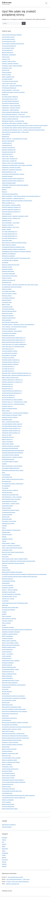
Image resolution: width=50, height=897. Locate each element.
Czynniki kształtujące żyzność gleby (11, 594)
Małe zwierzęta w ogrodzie (9, 618)
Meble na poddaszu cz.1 (8, 202)
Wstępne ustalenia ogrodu (9, 647)
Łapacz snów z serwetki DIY (9, 160)
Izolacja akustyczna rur (8, 671)
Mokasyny (4, 191)
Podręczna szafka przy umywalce (10, 446)
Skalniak (4, 536)
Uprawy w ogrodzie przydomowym (11, 545)
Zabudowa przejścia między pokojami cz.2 (13, 178)
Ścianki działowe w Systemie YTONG (11, 415)
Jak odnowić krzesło (7, 306)
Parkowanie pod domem (8, 335)
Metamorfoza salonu (7, 313)
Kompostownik (6, 583)
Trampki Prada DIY (7, 143)
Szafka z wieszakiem (7, 441)
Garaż (3, 472)
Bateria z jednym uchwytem (9, 749)
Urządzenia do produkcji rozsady (10, 510)
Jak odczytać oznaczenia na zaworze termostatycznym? (16, 727)
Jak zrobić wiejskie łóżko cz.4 (9, 231)
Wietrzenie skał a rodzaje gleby (10, 607)
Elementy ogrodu (6, 786)
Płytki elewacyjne (6, 481)
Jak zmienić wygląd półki (8, 273)
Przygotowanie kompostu (8, 512)
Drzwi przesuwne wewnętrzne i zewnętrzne (13, 696)
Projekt (4, 855)
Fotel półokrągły (6, 474)
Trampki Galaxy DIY (7, 145)
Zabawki (4, 866)
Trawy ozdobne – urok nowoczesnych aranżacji (14, 326)
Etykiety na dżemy (7, 278)
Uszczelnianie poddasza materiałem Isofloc (13, 247)
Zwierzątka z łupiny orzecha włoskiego (12, 65)
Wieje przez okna (6, 755)
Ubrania (4, 862)
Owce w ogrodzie (6, 616)
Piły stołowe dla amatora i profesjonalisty (12, 483)
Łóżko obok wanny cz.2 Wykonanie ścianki (13, 346)
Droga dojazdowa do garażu (9, 501)
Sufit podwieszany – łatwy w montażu (12, 497)
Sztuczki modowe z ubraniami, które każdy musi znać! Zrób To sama (20, 284)
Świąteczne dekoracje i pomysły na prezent (13, 92)
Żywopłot (4, 525)
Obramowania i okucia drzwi (9, 718)
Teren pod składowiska (8, 806)
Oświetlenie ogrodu (7, 419)
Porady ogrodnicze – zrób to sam (10, 90)
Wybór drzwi (5, 715)
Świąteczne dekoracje (7, 315)
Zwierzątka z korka (7, 68)
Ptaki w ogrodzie (6, 623)
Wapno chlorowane (7, 676)
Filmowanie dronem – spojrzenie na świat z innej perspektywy (18, 324)
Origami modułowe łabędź (9, 183)
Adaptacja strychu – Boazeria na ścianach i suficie (15, 216)
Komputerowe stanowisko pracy (10, 494)
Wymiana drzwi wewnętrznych (10, 713)
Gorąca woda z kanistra (8, 777)
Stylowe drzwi (5, 693)
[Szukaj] (24, 23)
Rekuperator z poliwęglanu (9, 54)
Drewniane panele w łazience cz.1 (11, 362)
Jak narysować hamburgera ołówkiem (12, 34)
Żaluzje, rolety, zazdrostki (8, 775)
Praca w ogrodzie (6, 656)
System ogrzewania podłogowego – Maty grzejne (15, 112)
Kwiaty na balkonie (7, 764)
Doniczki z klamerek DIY (8, 141)
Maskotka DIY (5, 136)
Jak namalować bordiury (8, 773)
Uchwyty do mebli (6, 435)
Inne (3, 842)
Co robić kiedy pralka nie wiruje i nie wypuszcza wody (16, 258)
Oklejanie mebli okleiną (8, 271)
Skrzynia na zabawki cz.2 (8, 395)
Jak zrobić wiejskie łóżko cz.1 (9, 238)
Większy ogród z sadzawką (9, 640)
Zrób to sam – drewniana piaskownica (12, 85)
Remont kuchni (6, 702)
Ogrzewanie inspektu (7, 505)
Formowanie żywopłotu (8, 627)
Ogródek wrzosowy (7, 534)
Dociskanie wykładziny (8, 662)
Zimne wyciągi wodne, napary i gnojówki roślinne (15, 558)
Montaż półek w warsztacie (9, 355)
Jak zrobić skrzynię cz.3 (8, 366)
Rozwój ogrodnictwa (7, 649)
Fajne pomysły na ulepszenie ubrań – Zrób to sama (15, 132)
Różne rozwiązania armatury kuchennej (12, 744)
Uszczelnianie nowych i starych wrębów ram (13, 797)
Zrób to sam (6, 3)
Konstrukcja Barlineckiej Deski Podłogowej (13, 450)
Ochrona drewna (6, 687)
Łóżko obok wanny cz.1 (8, 348)
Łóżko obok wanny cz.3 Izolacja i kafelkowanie (14, 344)
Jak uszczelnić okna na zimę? (9, 99)
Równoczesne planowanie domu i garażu (12, 470)
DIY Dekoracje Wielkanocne (9, 88)
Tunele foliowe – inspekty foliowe (10, 503)
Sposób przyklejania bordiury (9, 408)
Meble (3, 846)
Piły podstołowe (6, 486)
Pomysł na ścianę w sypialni (9, 293)
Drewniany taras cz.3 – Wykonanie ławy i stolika (14, 401)
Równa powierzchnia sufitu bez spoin (11, 740)
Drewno (4, 839)
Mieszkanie (5, 848)
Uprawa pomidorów (7, 514)
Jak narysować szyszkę (8, 37)
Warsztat (4, 864)
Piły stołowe (5, 488)
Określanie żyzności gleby (8, 592)
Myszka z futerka (6, 74)
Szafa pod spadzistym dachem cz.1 (11, 211)
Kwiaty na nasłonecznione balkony (11, 762)
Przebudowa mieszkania (8, 788)
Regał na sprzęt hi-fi (7, 439)
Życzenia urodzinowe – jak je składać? (12, 331)
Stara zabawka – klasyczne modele (11, 205)
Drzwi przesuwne (6, 720)
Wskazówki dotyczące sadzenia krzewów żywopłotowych (17, 629)
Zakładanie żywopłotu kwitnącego (11, 631)
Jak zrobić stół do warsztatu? (9, 353)
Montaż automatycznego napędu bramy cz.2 (13, 340)
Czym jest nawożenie (7, 585)
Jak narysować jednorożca (9, 45)
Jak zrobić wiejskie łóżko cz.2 (9, 236)
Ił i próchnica (5, 600)
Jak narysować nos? (7, 50)
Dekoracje (4, 837)
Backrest (4, 189)
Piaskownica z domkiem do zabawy (11, 167)
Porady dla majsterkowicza (9, 329)
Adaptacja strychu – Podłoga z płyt (11, 218)
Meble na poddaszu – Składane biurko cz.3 (13, 198)
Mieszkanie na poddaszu (8, 256)
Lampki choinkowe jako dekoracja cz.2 (12, 390)
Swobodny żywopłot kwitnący (10, 634)
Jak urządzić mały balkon (8, 291)
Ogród (3, 851)
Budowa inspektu (6, 508)
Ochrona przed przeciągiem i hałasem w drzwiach (15, 722)
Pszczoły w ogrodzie (7, 620)
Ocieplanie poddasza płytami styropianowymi (14, 249)
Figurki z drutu (5, 57)
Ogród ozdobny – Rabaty (8, 543)
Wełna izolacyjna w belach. (9, 244)
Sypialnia (4, 463)
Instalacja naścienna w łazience (10, 364)
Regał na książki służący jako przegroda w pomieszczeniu (17, 200)
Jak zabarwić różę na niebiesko (10, 260)
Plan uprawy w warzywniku (9, 521)
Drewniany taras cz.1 (7, 406)
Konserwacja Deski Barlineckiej (10, 448)
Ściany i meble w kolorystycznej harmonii (12, 479)
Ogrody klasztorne (7, 651)
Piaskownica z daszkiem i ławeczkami (12, 169)
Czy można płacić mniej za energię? (11, 757)
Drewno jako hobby (7, 240)
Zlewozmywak (5, 746)
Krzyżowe (4, 565)
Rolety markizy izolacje (8, 731)
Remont (4, 857)
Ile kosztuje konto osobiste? (9, 333)
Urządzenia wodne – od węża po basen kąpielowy (15, 413)
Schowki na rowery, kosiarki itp (10, 490)
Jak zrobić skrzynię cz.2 (8, 368)
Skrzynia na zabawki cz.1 (8, 397)
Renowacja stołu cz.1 (7, 388)
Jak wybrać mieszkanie (8, 309)
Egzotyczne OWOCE (7, 771)
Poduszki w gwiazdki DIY (8, 147)
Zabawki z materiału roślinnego (10, 63)
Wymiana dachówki (7, 665)
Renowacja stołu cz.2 (7, 386)
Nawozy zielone (6, 570)
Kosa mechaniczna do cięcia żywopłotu (12, 399)
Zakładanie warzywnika (8, 523)
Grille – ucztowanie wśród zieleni (10, 421)
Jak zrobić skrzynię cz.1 (8, 371)
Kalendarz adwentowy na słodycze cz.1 (12, 382)
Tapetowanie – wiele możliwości (10, 110)
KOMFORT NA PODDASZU (9, 253)
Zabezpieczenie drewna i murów (10, 680)
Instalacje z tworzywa (7, 225)
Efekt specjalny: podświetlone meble (11, 707)
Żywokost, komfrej (7, 554)
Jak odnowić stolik (7, 302)
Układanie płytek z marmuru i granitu (11, 729)
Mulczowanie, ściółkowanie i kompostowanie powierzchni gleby (18, 561)
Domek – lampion (6, 229)
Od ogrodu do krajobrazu (8, 609)
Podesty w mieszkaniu (8, 799)
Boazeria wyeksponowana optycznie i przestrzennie (15, 738)
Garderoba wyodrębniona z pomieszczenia (13, 733)
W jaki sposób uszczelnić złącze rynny (12, 791)
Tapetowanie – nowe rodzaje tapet (11, 105)
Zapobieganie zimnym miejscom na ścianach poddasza (16, 251)
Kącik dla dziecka (6, 300)
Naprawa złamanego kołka (9, 667)
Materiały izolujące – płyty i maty (10, 227)
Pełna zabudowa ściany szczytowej (11, 499)
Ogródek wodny (6, 532)
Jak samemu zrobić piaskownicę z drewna (13, 174)
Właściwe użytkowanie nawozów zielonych (13, 563)
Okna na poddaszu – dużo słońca (10, 222)
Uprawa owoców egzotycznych (10, 769)
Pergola (4, 625)
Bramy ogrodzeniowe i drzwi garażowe (12, 466)
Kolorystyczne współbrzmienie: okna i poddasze (14, 711)
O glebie (4, 612)
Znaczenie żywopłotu (7, 638)
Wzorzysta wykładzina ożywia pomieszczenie (14, 709)
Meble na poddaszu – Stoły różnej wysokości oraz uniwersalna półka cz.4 (21, 196)
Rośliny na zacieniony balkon (9, 760)
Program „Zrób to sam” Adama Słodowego (13, 163)
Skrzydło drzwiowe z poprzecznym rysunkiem (14, 698)
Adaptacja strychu (6, 220)
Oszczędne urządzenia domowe (10, 103)
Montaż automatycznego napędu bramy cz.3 (13, 337)
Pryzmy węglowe (6, 802)
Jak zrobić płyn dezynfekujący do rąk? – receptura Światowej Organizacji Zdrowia (23, 130)
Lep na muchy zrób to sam (9, 83)
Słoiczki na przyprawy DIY (8, 280)
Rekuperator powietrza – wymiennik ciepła (13, 121)
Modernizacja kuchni (7, 704)
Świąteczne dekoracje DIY (9, 317)
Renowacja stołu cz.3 (7, 384)
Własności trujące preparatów (9, 682)
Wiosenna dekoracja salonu (9, 311)
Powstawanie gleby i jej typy (9, 596)
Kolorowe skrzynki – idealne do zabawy (12, 457)
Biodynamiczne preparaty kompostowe (12, 572)
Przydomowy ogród (7, 550)
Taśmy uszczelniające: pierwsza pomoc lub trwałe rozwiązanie (18, 795)
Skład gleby (5, 605)
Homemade (5, 262)
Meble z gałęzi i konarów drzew (10, 377)
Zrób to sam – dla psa (7, 156)
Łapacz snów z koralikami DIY (9, 158)
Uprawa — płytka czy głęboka (10, 589)
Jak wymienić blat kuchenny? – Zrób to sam (13, 114)
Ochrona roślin (6, 516)
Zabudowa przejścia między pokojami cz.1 (13, 180)
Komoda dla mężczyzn (8, 437)
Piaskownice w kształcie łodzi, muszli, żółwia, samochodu (17, 165)
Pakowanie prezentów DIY (9, 152)
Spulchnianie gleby (7, 519)
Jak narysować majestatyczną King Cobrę (13, 43)
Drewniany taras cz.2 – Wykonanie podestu (13, 404)
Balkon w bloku (6, 304)
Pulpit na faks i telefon (8, 444)
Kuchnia (4, 844)
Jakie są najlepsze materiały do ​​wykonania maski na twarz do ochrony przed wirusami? (25, 125)
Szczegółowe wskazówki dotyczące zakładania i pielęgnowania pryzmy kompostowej (24, 574)
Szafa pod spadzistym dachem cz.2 (11, 209)
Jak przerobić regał (7, 477)
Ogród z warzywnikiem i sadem (10, 643)
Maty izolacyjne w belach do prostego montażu (14, 242)
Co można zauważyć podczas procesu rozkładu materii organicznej (19, 576)
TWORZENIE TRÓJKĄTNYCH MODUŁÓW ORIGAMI (15, 185)
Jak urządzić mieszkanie (8, 298)
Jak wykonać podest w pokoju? (10, 461)
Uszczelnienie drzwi (7, 793)
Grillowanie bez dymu (7, 784)
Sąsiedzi (4, 614)
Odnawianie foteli (6, 282)
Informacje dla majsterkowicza (10, 194)
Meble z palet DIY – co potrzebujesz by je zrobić (14, 138)
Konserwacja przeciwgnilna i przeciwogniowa (13, 685)
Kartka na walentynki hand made (10, 264)
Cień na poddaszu (6, 214)
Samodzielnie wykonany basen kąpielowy (13, 780)
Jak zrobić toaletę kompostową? (10, 101)
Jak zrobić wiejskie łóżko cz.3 (9, 233)
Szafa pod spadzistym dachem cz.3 (11, 207)
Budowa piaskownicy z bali (9, 172)
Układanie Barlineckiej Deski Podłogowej (12, 452)
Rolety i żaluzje (6, 410)
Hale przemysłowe (7, 827)
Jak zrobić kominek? (7, 79)
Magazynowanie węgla (8, 804)
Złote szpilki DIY (6, 134)
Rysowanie (5, 859)
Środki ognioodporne (7, 678)
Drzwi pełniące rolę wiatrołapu (10, 724)
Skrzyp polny (5, 556)
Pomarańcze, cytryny (7, 766)
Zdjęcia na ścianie (6, 289)
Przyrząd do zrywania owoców (10, 81)
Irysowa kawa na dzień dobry (9, 275)
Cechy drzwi (5, 689)
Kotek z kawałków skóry (8, 76)
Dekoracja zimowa (7, 295)
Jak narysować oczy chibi (8, 41)
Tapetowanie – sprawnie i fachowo (11, 107)
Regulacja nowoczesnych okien (10, 753)
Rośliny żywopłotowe (7, 636)
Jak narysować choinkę (8, 48)
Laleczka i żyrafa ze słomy (9, 61)
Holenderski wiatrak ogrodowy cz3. (11, 428)
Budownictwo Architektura (9, 824)
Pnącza (4, 528)
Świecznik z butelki (7, 267)
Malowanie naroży (6, 658)
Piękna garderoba (6, 320)
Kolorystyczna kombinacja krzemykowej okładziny (15, 735)
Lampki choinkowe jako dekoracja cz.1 (12, 393)
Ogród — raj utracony (7, 654)
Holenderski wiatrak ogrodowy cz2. (11, 430)
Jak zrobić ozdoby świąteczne (10, 96)
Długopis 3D (5, 94)
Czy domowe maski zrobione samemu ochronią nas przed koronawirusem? (21, 127)
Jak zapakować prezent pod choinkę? (12, 287)
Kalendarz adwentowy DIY (9, 149)
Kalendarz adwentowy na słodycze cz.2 (12, 379)
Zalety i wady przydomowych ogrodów (12, 547)
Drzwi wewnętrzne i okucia (9, 700)
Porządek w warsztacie (8, 357)
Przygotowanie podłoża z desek (10, 669)
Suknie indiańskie (6, 187)
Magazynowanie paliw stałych (10, 808)
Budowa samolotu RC (7, 52)
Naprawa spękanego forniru (9, 673)
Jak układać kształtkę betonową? (10, 468)
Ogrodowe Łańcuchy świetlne (9, 417)
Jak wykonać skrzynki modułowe (10, 455)
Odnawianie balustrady (8, 459)
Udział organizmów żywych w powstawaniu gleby (15, 603)
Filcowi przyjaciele (6, 72)
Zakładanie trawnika (7, 539)
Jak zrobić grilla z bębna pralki (10, 322)
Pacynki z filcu (5, 70)
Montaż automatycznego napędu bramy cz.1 (13, 342)
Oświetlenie (5, 853)
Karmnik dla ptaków (7, 492)
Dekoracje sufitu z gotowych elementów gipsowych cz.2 (16, 373)
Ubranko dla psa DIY (7, 154)
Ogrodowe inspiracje (7, 176)
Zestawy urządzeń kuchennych (10, 118)
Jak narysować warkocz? (8, 39)
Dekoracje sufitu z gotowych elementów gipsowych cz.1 (16, 375)
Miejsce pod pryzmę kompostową (10, 645)
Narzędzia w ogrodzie (7, 587)
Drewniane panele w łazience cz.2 (11, 359)
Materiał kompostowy (7, 578)
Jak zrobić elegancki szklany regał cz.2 (12, 424)
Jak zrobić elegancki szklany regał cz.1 (12, 426)
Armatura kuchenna (7, 751)
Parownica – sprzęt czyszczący (10, 742)
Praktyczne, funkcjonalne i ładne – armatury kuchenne (16, 116)
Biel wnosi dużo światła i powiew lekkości (13, 552)
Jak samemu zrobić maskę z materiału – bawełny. (15, 123)
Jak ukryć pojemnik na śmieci (9, 351)
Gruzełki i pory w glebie (8, 598)
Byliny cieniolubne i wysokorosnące (11, 530)
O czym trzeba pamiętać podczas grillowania (13, 782)
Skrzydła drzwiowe (7, 691)
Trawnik (4, 541)
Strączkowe (5, 567)
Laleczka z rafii (6, 59)
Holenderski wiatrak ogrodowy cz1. (11, 432)
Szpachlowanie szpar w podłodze (10, 660)
